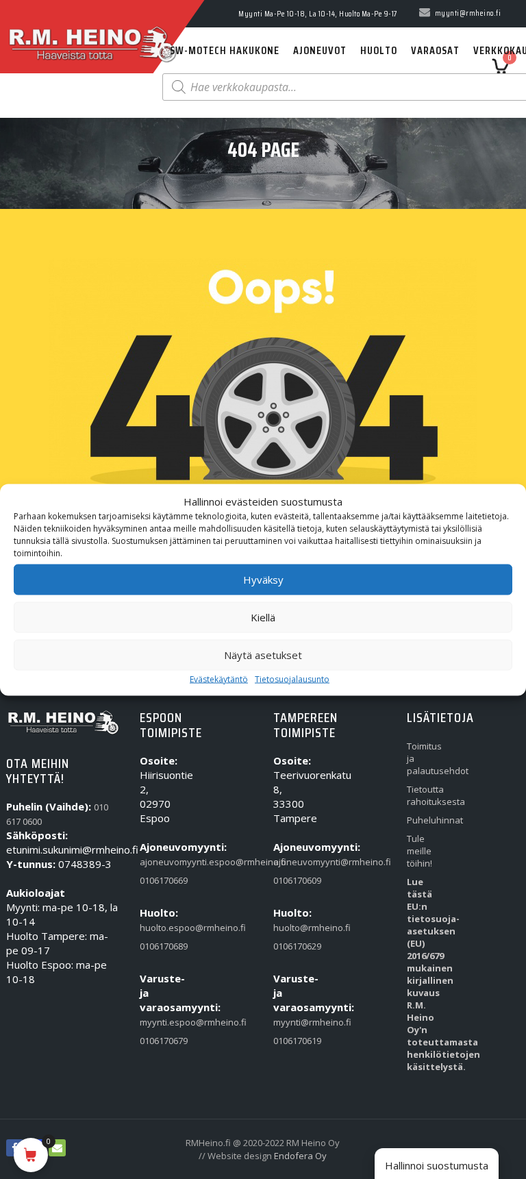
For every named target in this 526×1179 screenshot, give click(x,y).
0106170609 (292, 880)
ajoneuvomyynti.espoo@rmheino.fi (158, 862)
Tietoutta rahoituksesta (425, 795)
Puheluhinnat (425, 820)
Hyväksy (263, 579)
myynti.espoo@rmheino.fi (158, 1022)
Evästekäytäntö (219, 678)
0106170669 (158, 880)
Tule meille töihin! (419, 850)
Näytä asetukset (263, 655)
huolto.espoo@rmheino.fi (158, 927)
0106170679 (158, 1040)
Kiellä (263, 617)
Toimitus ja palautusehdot (425, 758)
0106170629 (292, 946)
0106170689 (158, 946)
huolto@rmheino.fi (292, 927)
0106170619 (292, 1040)
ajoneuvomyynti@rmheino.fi (292, 862)
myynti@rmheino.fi (292, 1022)
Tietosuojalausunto (292, 678)
